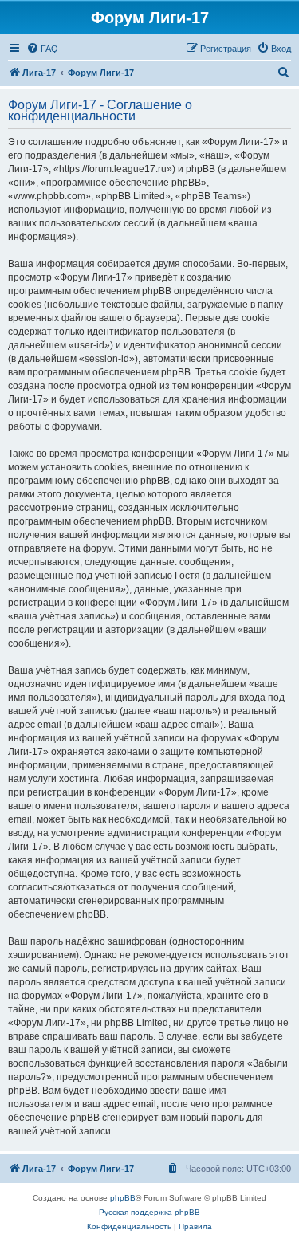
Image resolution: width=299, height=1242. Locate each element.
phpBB (123, 1197)
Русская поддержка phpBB (149, 1212)
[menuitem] (42, 48)
